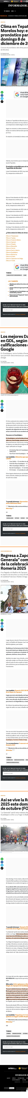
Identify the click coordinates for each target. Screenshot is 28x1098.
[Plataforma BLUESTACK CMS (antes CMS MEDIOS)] (11, 1087)
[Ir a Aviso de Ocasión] (12, 1067)
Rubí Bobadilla (5, 580)
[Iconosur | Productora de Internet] (6, 1087)
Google (22, 518)
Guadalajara (10, 518)
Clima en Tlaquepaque (12, 236)
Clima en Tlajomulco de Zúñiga (14, 258)
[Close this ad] (27, 1091)
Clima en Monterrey (11, 254)
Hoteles (17, 518)
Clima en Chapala (11, 244)
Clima (25, 275)
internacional (21, 1078)
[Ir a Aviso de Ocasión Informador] (6, 0)
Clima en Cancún (10, 248)
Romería (9, 1033)
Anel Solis (5, 361)
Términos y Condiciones (20, 314)
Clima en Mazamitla (11, 246)
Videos (8, 11)
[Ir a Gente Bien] (22, 0)
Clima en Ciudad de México (13, 240)
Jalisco (3, 22)
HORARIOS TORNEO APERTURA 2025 (17, 16)
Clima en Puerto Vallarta (13, 250)
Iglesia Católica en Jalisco (13, 1036)
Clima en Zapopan (11, 242)
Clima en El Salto (10, 256)
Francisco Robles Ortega (13, 762)
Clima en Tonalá (10, 260)
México (14, 1078)
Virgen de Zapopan (16, 1033)
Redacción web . (6, 53)
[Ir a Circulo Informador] (14, 0)
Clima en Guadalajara (12, 252)
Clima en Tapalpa (10, 238)
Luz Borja (4, 818)
